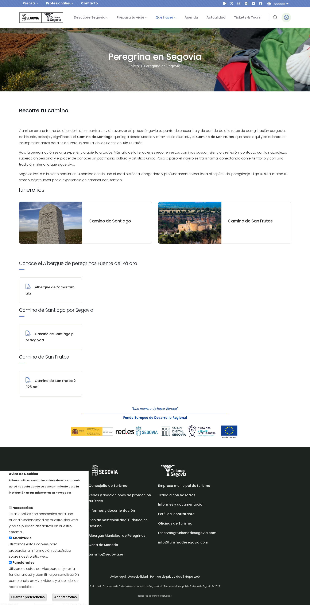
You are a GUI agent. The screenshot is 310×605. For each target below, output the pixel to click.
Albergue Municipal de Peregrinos (117, 535)
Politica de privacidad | (167, 577)
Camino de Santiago (110, 221)
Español (279, 4)
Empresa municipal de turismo (184, 485)
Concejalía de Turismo (108, 485)
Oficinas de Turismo (175, 523)
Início (134, 66)
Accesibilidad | (139, 577)
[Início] (35, 17)
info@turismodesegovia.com (183, 542)
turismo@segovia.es (106, 554)
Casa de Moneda (103, 544)
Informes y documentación (181, 504)
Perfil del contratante (176, 513)
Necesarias (22, 508)
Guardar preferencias (28, 597)
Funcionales (23, 562)
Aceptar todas (65, 597)
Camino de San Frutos (250, 221)
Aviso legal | (119, 577)
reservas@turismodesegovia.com (187, 532)
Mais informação (23, 498)
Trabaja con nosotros (176, 495)
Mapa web (192, 577)
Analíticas (21, 538)
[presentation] (224, 3)
